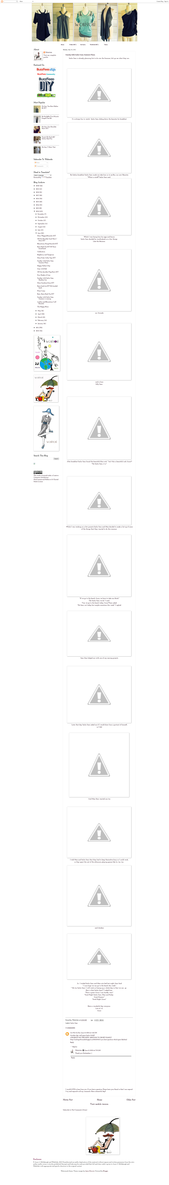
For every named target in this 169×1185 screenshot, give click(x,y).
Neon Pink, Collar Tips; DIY (46, 258)
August (40, 227)
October (40, 220)
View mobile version (99, 1104)
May (39, 311)
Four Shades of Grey (43, 275)
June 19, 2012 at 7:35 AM (93, 1050)
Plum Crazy (41, 291)
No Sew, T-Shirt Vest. (49, 147)
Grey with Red (42, 269)
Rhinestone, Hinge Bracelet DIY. (47, 244)
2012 (37, 211)
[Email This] (95, 1020)
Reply (72, 1042)
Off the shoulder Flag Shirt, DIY (48, 272)
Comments (39, 166)
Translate (48, 177)
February (41, 320)
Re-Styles (83, 44)
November (41, 217)
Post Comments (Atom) (79, 1110)
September (41, 224)
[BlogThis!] (97, 1020)
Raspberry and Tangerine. (45, 255)
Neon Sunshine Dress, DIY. (45, 283)
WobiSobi (78, 1050)
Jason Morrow (90, 1171)
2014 (37, 205)
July (39, 230)
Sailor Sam (74, 1023)
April (40, 314)
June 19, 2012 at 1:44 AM (89, 1033)
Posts (38, 162)
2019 (37, 189)
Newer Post (68, 1100)
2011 (37, 327)
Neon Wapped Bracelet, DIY (46, 236)
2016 (37, 198)
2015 (37, 202)
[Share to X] (99, 1020)
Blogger (105, 1171)
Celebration (41, 252)
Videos (106, 44)
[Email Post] (91, 1020)
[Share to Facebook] (101, 1020)
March (40, 317)
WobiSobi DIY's (94, 44)
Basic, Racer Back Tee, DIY (45, 294)
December (41, 214)
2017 (37, 195)
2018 (37, 192)
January (40, 323)
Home (62, 44)
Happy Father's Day (43, 266)
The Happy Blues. (43, 307)
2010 (38, 331)
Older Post (130, 1100)
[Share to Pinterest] (103, 1020)
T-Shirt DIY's (73, 44)
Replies (74, 1047)
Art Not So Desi (75, 1033)
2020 (38, 186)
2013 (37, 208)
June (39, 233)
